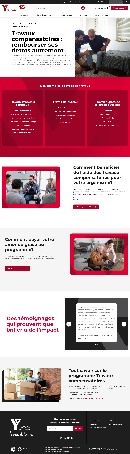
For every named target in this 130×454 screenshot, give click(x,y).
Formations (83, 15)
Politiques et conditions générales (71, 447)
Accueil (15, 24)
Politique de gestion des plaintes (54, 449)
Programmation (100, 8)
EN (127, 2)
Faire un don (114, 2)
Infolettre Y (94, 421)
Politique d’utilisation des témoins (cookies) (57, 451)
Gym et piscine (25, 15)
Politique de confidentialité (52, 447)
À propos (64, 2)
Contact (92, 2)
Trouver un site (118, 8)
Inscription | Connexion (78, 2)
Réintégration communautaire (44, 24)
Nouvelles (93, 424)
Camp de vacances (44, 15)
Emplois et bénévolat (98, 428)
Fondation (101, 2)
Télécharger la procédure (84, 207)
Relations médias (115, 424)
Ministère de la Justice (94, 398)
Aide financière (114, 421)
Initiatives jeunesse (65, 15)
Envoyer (78, 428)
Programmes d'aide (101, 15)
